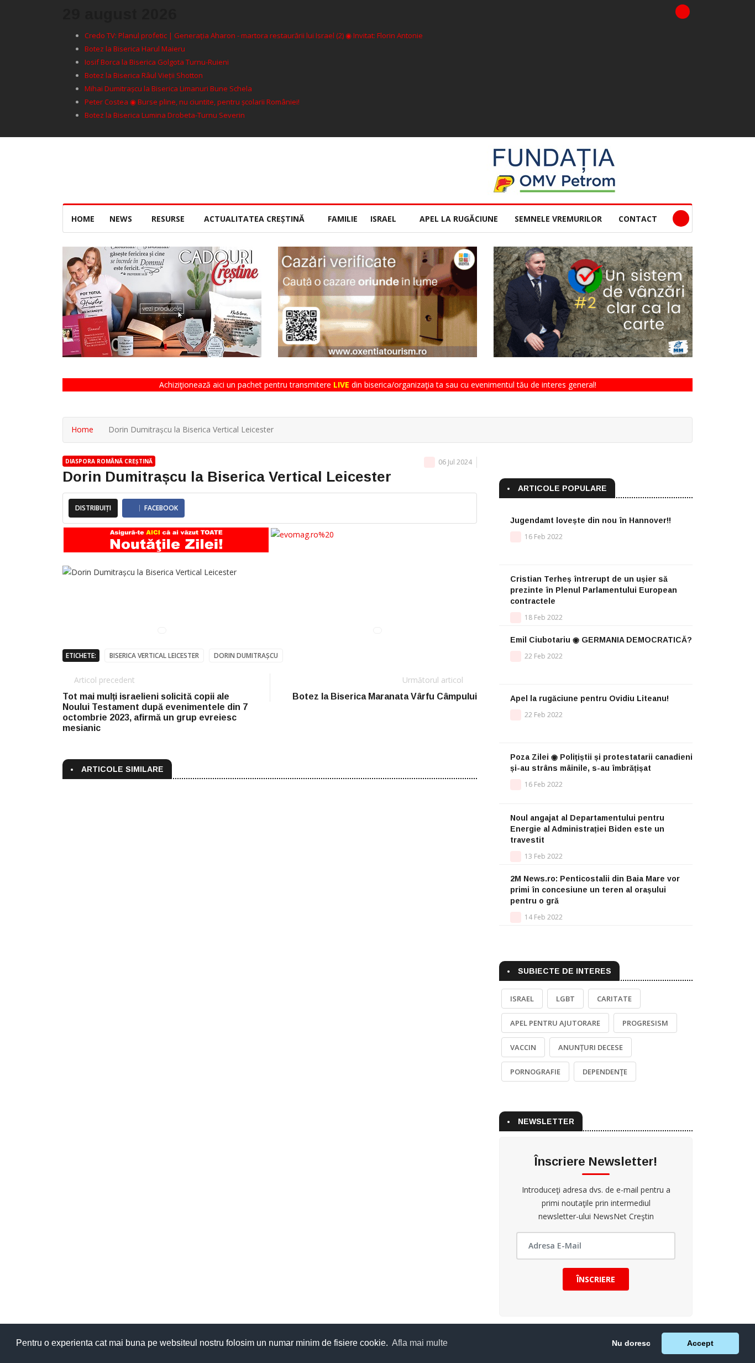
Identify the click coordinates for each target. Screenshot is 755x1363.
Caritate (614, 999)
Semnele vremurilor (558, 218)
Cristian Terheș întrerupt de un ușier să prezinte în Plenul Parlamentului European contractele (593, 590)
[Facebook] (682, 11)
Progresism (645, 1023)
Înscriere (595, 1279)
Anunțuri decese (590, 1047)
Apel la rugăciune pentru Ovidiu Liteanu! (589, 698)
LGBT (565, 999)
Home (83, 218)
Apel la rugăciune (459, 218)
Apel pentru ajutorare (555, 1023)
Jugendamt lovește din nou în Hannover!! (590, 520)
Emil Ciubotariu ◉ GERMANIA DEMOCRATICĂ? (601, 639)
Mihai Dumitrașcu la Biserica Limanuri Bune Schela (168, 88)
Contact (637, 218)
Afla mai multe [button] (420, 1343)
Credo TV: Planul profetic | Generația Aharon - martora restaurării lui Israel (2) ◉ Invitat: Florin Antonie (254, 35)
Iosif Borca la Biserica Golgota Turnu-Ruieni (157, 62)
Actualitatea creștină (255, 218)
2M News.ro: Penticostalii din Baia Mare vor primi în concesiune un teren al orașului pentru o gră (595, 889)
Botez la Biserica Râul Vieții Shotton (144, 75)
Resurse (169, 218)
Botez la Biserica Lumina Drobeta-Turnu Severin (165, 115)
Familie (343, 218)
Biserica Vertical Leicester (154, 655)
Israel (384, 218)
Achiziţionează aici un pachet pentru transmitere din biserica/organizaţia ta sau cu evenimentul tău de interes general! (377, 384)
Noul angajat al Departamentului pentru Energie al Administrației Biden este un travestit (587, 828)
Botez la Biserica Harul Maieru (135, 49)
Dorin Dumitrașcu (246, 655)
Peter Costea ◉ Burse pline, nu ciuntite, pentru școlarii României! (192, 102)
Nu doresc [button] (631, 1343)
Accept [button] (700, 1343)
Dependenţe (605, 1072)
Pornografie (535, 1072)
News (121, 218)
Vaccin (523, 1047)
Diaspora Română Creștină (109, 461)
